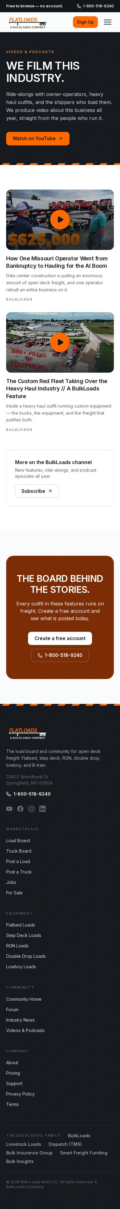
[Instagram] (31, 809)
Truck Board (18, 851)
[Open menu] (108, 22)
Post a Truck (19, 871)
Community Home (24, 999)
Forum (12, 1009)
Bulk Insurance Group (29, 1152)
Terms (12, 1104)
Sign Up (85, 22)
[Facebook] (20, 809)
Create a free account (60, 638)
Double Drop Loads (26, 956)
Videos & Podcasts (25, 1030)
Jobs (11, 882)
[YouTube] (9, 809)
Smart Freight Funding (83, 1152)
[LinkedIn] (42, 809)
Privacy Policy (20, 1093)
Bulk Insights (20, 1161)
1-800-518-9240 (98, 6)
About (12, 1062)
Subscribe (33, 491)
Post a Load (18, 861)
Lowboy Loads (21, 966)
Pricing (13, 1073)
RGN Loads (17, 945)
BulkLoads (79, 1135)
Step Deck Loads (23, 935)
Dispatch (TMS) (65, 1144)
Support (14, 1083)
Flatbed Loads (20, 924)
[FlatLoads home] (28, 22)
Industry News (20, 1020)
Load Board (18, 840)
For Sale (14, 892)
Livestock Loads (23, 1144)
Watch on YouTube (34, 138)
